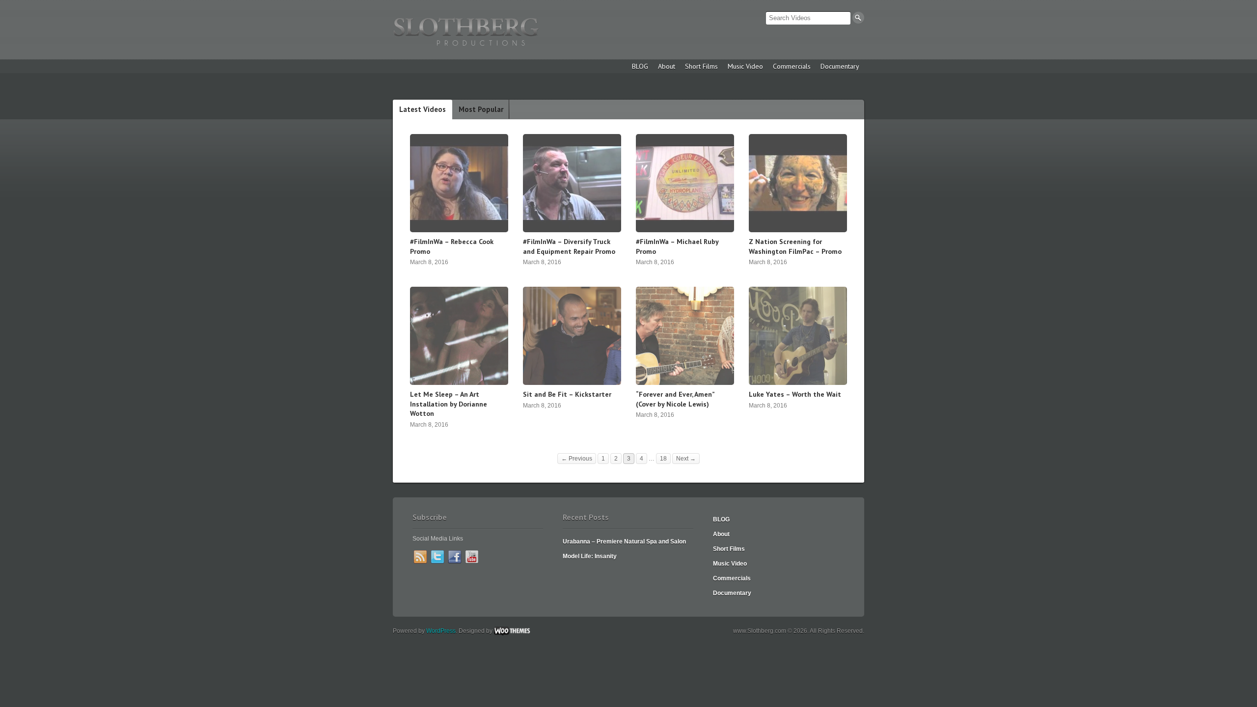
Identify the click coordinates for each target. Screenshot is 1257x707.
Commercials (792, 66)
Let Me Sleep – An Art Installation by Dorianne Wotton (448, 404)
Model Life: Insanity (590, 556)
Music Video (745, 66)
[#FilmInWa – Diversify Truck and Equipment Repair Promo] (572, 230)
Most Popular (481, 109)
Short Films (701, 66)
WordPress (441, 630)
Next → (686, 458)
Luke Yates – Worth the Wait (795, 394)
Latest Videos (422, 109)
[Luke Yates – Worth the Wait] (798, 383)
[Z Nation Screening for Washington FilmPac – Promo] (798, 230)
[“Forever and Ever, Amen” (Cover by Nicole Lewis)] (685, 383)
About (666, 66)
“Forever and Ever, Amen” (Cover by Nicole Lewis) (675, 399)
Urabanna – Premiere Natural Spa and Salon (624, 541)
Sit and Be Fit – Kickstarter (567, 394)
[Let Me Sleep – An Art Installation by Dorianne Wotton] (459, 383)
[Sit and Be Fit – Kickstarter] (572, 383)
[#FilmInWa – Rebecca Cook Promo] (459, 230)
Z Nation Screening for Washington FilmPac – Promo (795, 246)
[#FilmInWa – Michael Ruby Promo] (685, 230)
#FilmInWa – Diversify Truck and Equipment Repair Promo (569, 246)
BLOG (640, 66)
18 (663, 458)
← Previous (576, 458)
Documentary (839, 66)
